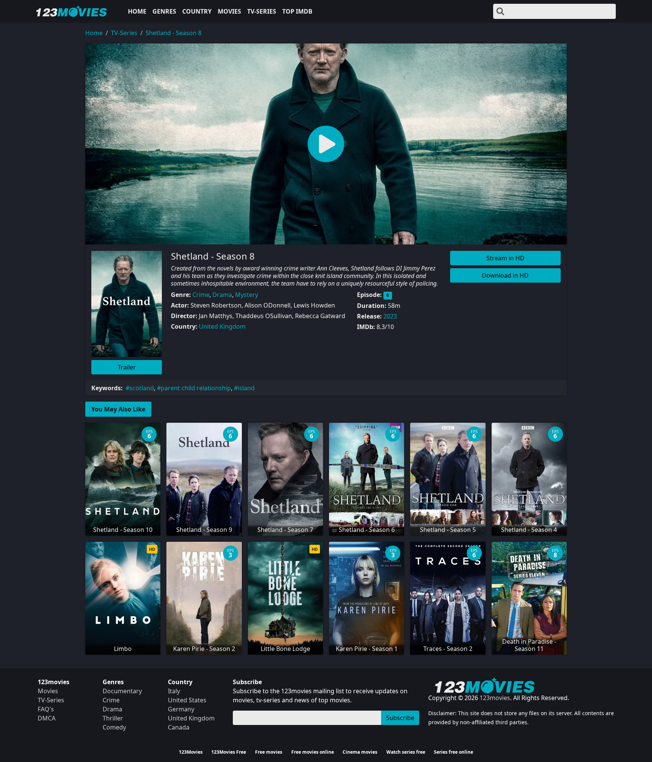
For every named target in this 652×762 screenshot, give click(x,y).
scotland (141, 388)
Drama (222, 295)
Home (137, 11)
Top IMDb (297, 11)
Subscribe (400, 718)
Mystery (246, 295)
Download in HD (505, 275)
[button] (326, 143)
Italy (174, 691)
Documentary (122, 691)
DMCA (46, 718)
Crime (200, 295)
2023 (390, 316)
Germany (181, 709)
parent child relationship (196, 388)
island (246, 388)
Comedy (114, 727)
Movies (229, 11)
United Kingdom (222, 326)
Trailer (127, 367)
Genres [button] (164, 11)
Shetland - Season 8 (173, 33)
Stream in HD (505, 258)
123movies (495, 698)
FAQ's (46, 709)
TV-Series (261, 11)
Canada (178, 727)
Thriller (113, 718)
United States (187, 700)
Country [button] (197, 11)
